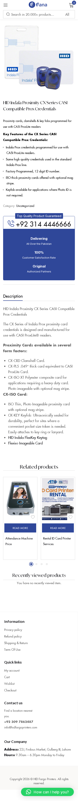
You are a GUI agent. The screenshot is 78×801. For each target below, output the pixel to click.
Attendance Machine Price (19, 541)
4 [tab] (47, 564)
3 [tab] (42, 564)
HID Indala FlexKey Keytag (27, 437)
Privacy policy (13, 629)
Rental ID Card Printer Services (57, 541)
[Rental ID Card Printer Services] (58, 499)
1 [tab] (31, 564)
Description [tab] (13, 296)
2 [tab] (36, 564)
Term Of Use (12, 649)
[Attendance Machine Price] (20, 499)
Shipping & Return (16, 643)
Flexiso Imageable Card (25, 442)
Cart (7, 677)
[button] (39, 216)
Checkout (10, 690)
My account (12, 670)
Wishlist (9, 683)
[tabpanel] (20, 518)
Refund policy (13, 636)
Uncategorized (25, 206)
